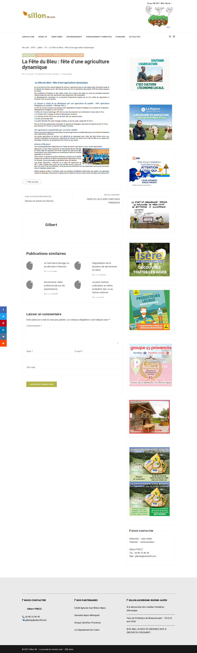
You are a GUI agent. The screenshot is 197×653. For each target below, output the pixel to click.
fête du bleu (33, 181)
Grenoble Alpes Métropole (87, 615)
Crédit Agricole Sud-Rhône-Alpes (90, 608)
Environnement (74, 36)
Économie (120, 36)
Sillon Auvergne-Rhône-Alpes (148, 600)
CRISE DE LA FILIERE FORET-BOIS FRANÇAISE (103, 201)
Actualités (134, 36)
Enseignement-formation (98, 36)
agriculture (29, 55)
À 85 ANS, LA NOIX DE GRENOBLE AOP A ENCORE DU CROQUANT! (146, 631)
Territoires (56, 36)
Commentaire (34, 325)
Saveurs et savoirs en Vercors (39, 201)
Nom (30, 351)
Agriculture (28, 36)
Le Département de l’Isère (86, 630)
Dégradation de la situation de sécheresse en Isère (104, 266)
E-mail (79, 351)
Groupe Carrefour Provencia (87, 622)
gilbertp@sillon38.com (36, 620)
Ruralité (42, 36)
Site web (31, 367)
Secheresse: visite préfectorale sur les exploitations (54, 285)
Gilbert (69, 74)
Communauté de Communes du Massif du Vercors (59, 55)
